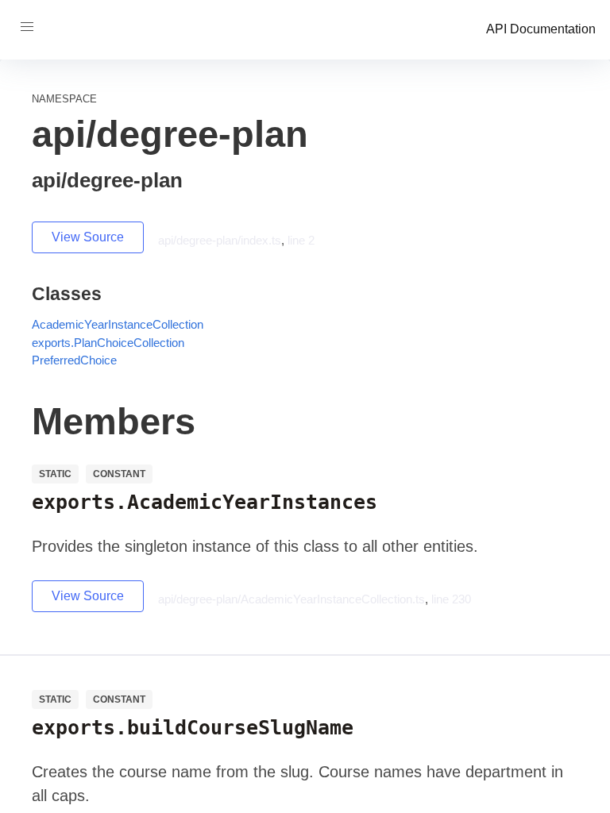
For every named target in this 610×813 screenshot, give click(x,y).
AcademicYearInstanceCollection (117, 324)
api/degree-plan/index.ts (219, 240)
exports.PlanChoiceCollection (108, 342)
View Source (88, 237)
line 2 (301, 240)
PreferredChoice (74, 360)
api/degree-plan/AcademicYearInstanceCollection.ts (291, 599)
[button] (27, 27)
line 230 (451, 599)
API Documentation (541, 29)
